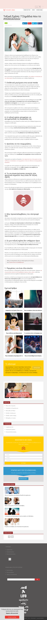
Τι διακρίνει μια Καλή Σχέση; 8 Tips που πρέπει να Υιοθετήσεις (19, 516)
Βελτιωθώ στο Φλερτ (10, 410)
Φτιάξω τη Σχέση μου (11, 413)
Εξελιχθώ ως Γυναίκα (11, 418)
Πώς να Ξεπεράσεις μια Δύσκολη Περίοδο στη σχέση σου (18, 495)
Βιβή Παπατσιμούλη (9, 25)
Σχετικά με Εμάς (10, 570)
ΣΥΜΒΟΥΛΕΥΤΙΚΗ (27, 9)
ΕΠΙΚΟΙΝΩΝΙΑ (33, 618)
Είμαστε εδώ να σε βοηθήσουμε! (16, 262)
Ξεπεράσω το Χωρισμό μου (12, 408)
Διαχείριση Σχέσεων (10, 429)
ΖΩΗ (29, 618)
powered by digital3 (40, 618)
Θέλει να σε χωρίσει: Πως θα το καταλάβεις (14, 505)
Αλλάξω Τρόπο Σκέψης (11, 415)
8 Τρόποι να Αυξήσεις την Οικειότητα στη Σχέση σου (17, 526)
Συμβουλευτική (9, 427)
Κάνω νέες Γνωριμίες (10, 405)
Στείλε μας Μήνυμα (10, 572)
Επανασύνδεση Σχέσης (11, 432)
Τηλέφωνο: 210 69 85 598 (12, 574)
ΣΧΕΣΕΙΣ (6, 23)
